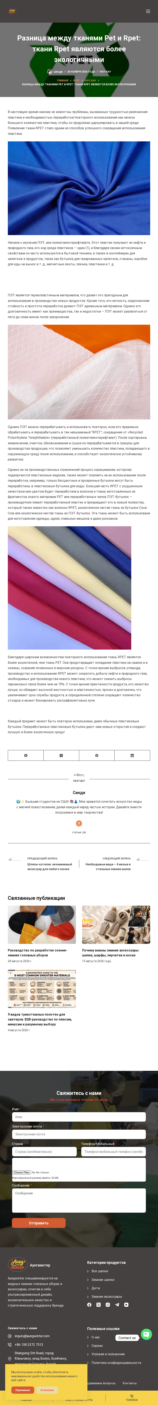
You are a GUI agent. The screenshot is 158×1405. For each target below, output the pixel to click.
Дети (96, 1288)
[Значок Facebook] (79, 823)
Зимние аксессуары (107, 1297)
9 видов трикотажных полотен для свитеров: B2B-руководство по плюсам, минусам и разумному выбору (40, 1019)
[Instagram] (108, 1305)
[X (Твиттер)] (61, 755)
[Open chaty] (146, 1337)
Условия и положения (108, 1354)
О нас (96, 1337)
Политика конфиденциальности (116, 1363)
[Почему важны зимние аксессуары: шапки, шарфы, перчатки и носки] (116, 925)
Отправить (39, 1223)
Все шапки (100, 1271)
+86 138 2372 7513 (29, 1345)
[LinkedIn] (132, 755)
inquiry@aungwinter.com (32, 1336)
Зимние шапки (103, 1280)
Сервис (97, 1346)
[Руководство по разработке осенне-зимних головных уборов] (42, 925)
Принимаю (22, 1390)
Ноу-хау (105, 71)
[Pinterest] (97, 755)
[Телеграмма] (117, 1305)
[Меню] (148, 11)
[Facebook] (26, 755)
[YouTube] (126, 1305)
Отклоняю (47, 1390)
